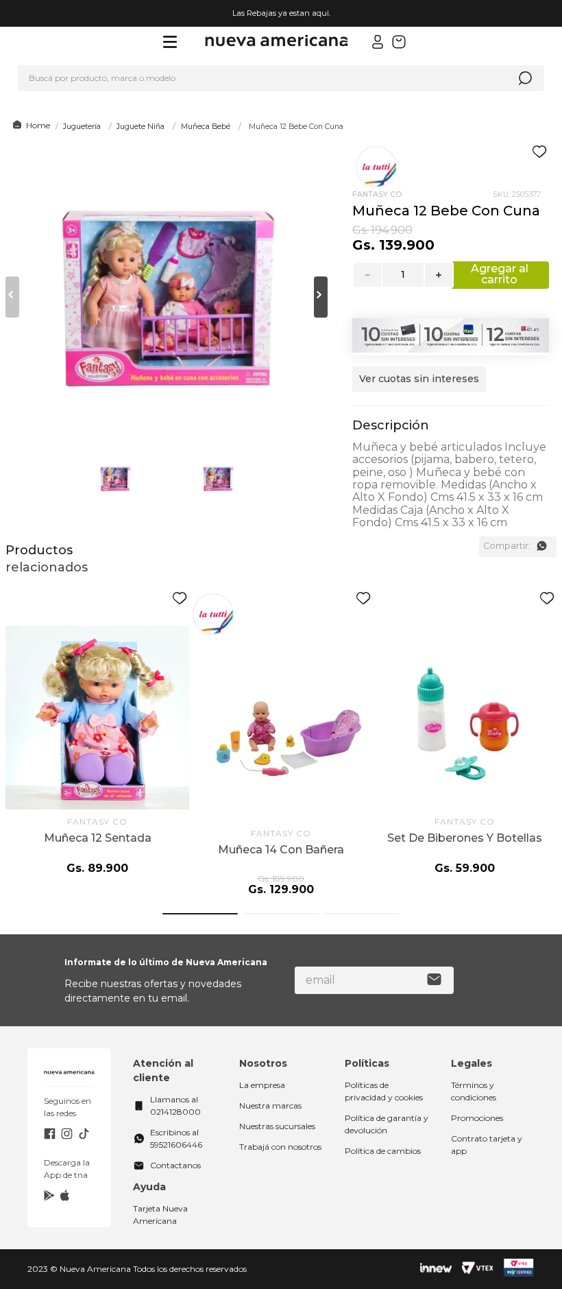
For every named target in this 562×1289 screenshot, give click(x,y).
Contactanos (175, 1165)
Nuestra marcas (270, 1105)
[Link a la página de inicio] (29, 125)
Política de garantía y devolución (386, 1124)
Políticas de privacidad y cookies (384, 1091)
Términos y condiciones (473, 1091)
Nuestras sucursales (277, 1126)
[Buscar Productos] (525, 78)
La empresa (262, 1085)
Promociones (477, 1118)
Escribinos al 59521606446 (176, 1138)
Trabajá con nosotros (280, 1147)
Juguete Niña (140, 126)
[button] (419, 385)
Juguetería (82, 126)
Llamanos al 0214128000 (175, 1105)
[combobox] (281, 78)
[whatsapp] (541, 546)
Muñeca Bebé (205, 126)
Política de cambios (383, 1151)
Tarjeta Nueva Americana (160, 1214)
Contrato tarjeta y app (486, 1144)
